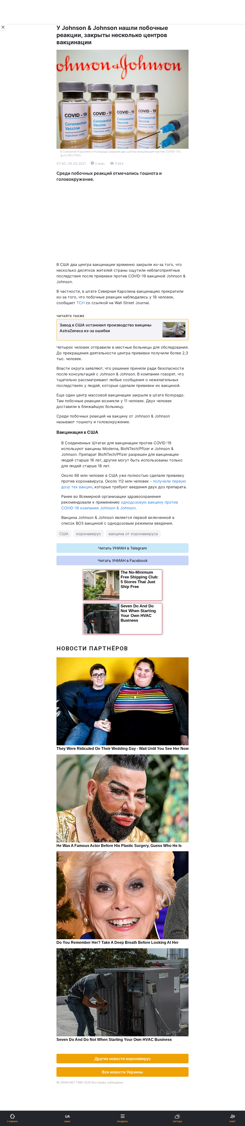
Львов (131, 226)
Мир (129, 181)
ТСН (81, 302)
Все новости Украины (122, 1072)
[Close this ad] (3, 27)
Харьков (133, 236)
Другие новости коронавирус (123, 1058)
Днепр (18, 236)
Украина (16, 169)
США (63, 533)
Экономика (18, 181)
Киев (17, 226)
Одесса (20, 247)
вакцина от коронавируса (133, 533)
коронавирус (88, 533)
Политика (134, 169)
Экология (17, 194)
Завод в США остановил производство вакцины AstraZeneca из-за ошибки (105, 328)
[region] (122, 222)
